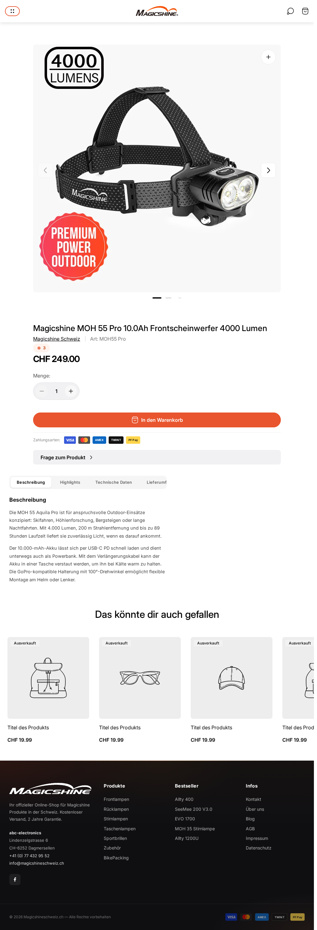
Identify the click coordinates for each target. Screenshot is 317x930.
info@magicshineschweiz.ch (36, 863)
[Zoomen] (268, 57)
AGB (250, 828)
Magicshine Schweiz (56, 339)
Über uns (255, 809)
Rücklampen (116, 809)
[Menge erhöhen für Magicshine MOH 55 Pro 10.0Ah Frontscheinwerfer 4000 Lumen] (71, 391)
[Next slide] (268, 170)
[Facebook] (14, 879)
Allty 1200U (186, 838)
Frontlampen (116, 799)
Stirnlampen (116, 818)
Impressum (257, 838)
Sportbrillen (115, 838)
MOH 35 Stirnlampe (195, 828)
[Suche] (290, 11)
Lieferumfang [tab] (160, 482)
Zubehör (112, 847)
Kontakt (253, 799)
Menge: (41, 376)
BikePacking (116, 857)
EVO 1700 (185, 818)
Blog (250, 818)
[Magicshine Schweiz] (157, 11)
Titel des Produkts (28, 727)
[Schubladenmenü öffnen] (12, 11)
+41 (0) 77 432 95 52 (29, 855)
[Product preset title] (48, 678)
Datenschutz (258, 847)
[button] (157, 298)
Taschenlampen (120, 828)
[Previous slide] (45, 170)
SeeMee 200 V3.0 (193, 809)
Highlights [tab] (70, 482)
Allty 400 (184, 799)
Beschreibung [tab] (31, 482)
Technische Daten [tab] (113, 482)
